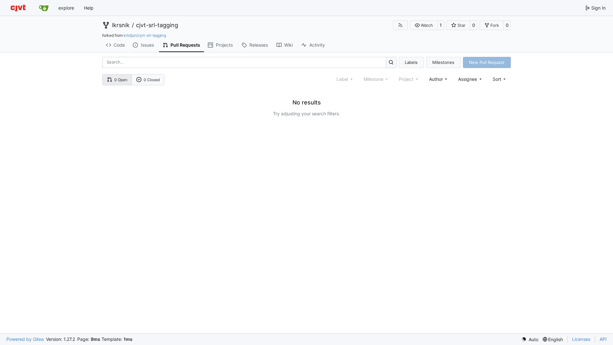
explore (66, 8)
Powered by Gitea (25, 339)
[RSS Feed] (400, 25)
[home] (18, 7)
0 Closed (152, 79)
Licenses (581, 339)
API (603, 339)
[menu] (499, 79)
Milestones (443, 62)
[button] (424, 25)
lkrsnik (121, 25)
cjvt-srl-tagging (157, 25)
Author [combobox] (436, 79)
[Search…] (391, 62)
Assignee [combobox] (467, 79)
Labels (411, 62)
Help (89, 8)
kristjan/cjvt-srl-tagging (145, 35)
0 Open (120, 79)
